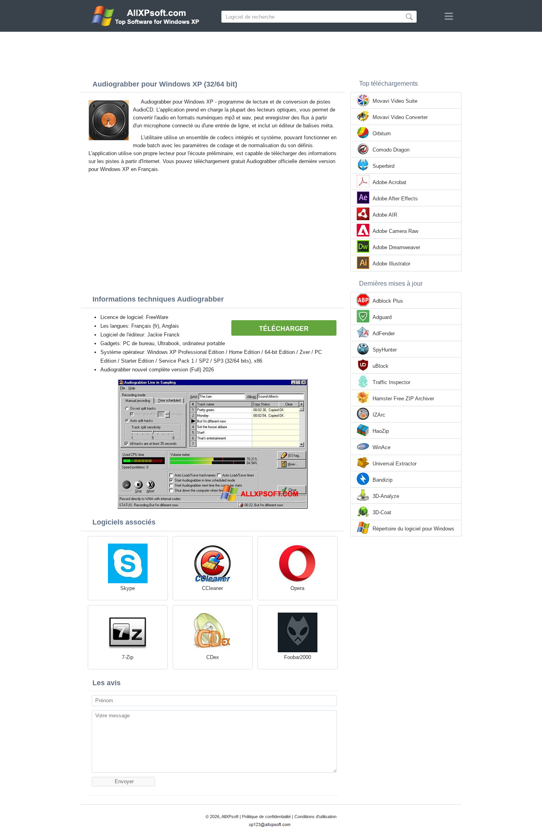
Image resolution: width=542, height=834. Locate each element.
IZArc (379, 415)
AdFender (384, 333)
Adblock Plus (388, 301)
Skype (127, 588)
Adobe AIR (385, 215)
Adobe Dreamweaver (396, 247)
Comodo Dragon (391, 150)
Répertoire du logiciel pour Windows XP (413, 529)
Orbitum (382, 133)
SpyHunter (385, 350)
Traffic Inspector (391, 382)
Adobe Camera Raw (395, 231)
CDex (212, 657)
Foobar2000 (297, 657)
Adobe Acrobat (389, 182)
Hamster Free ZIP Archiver (403, 399)
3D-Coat (382, 512)
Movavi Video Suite (395, 101)
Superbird (383, 166)
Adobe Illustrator (391, 264)
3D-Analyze (386, 496)
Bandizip (382, 480)
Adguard (382, 317)
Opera (297, 588)
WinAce (381, 447)
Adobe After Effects (395, 199)
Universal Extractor (395, 464)
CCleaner (212, 588)
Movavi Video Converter (400, 117)
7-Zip (127, 657)
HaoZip (381, 431)
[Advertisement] (271, 53)
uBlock (380, 366)
